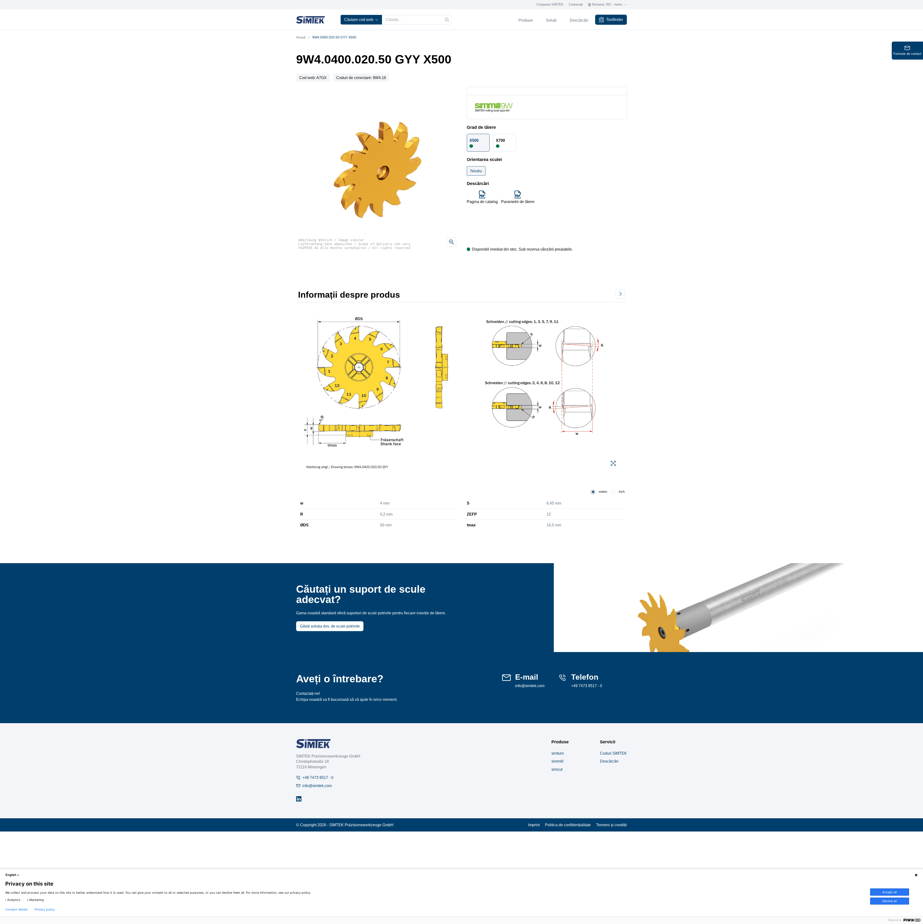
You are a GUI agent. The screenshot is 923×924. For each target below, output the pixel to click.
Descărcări (609, 761)
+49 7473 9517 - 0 (586, 686)
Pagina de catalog (482, 201)
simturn (557, 753)
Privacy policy (45, 909)
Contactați (576, 4)
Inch (622, 491)
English (11, 875)
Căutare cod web (358, 19)
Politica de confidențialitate (568, 825)
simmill (557, 761)
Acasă (301, 37)
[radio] (593, 492)
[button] (478, 142)
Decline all (889, 901)
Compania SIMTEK (549, 4)
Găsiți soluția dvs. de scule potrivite (330, 626)
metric (603, 491)
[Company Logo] (313, 743)
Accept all (889, 892)
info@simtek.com (529, 686)
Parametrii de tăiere (518, 201)
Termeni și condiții (611, 825)
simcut (556, 769)
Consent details (16, 909)
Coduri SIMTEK (613, 753)
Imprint (534, 825)
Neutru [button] (476, 171)
